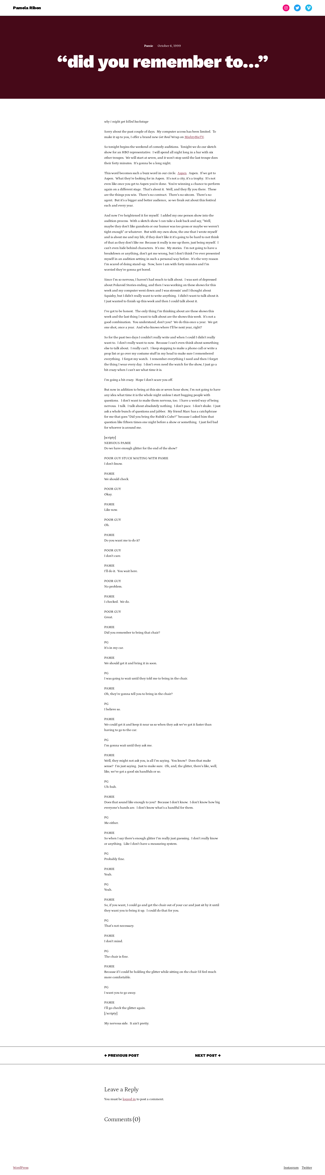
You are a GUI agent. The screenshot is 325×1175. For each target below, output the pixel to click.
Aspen (182, 173)
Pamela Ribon (27, 7)
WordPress (20, 1168)
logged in (129, 1099)
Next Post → (208, 1055)
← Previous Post (121, 1055)
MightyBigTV (194, 137)
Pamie (148, 46)
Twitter (307, 1168)
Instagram (291, 1168)
